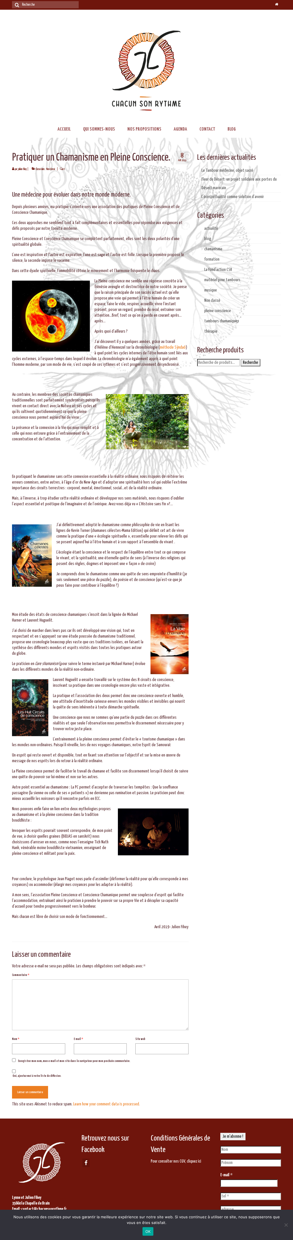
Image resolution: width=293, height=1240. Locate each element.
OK (148, 1231)
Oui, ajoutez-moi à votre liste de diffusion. (37, 1076)
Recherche (250, 362)
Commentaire (20, 975)
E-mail (78, 1039)
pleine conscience (217, 311)
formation (211, 259)
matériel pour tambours (222, 280)
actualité (211, 228)
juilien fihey (22, 169)
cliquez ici (194, 1161)
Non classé (50, 169)
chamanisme (213, 249)
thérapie (210, 331)
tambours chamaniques (221, 321)
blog (207, 239)
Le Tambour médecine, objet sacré (227, 170)
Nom (15, 1039)
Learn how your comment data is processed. (106, 1104)
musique (210, 290)
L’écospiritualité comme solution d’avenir (232, 197)
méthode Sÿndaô (173, 347)
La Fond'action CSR (218, 269)
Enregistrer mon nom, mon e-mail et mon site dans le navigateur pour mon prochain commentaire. (74, 1061)
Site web (140, 1039)
